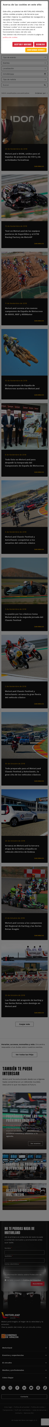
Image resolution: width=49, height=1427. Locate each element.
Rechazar (40, 44)
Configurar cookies (36, 50)
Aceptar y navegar (22, 44)
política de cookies (10, 37)
